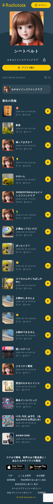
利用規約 (42, 492)
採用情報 (11, 480)
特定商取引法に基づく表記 (33, 480)
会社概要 (40, 475)
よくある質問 (24, 475)
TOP (10, 475)
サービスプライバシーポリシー (26, 488)
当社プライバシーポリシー (19, 492)
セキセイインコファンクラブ (22, 59)
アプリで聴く (28, 67)
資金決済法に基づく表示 (26, 484)
